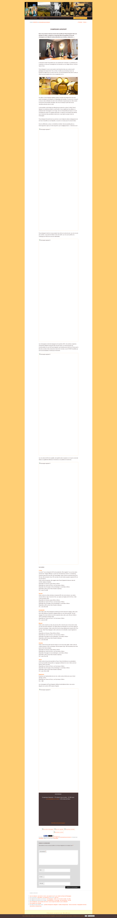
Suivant (85, 22)
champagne (41, 838)
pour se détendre (64, 901)
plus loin (56, 897)
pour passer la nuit (51, 896)
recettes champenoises (63, 904)
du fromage (56, 900)
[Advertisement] (58, 810)
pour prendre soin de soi (43, 901)
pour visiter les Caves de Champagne (63, 896)
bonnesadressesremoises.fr (44, 22)
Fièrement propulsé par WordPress (58, 913)
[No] (115, 916)
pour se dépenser (33, 901)
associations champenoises (35, 906)
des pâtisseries (50, 900)
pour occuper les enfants (54, 901)
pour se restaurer (33, 896)
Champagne (41, 18)
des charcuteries (63, 900)
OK (86, 915)
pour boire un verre (42, 896)
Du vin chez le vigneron (54, 837)
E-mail (41, 876)
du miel (69, 900)
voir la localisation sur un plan (52, 799)
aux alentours (46, 897)
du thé (55, 898)
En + (47, 18)
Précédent (79, 22)
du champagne (50, 898)
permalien (56, 838)
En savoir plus (91, 915)
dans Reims (39, 897)
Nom (41, 870)
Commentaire (43, 851)
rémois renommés (73, 904)
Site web (41, 883)
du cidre (69, 898)
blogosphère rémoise (81, 904)
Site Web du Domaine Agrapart (58, 823)
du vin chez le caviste (61, 898)
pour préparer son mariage (35, 903)
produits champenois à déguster (51, 904)
